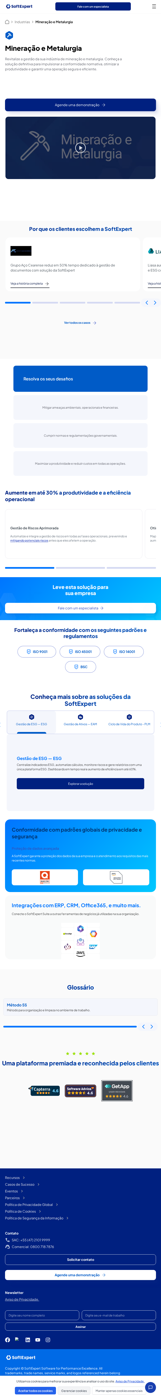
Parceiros (12, 1198)
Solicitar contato (80, 1259)
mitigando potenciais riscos (29, 540)
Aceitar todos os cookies (35, 1391)
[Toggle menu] (154, 6)
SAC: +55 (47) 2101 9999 (31, 1240)
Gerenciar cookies (74, 1391)
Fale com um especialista (93, 6)
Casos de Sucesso (19, 1184)
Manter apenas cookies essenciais (119, 1391)
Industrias (22, 22)
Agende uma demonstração (77, 105)
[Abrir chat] (150, 1387)
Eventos (11, 1191)
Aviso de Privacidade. (22, 1299)
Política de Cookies (20, 1211)
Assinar (80, 1326)
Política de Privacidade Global (29, 1204)
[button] (18, 303)
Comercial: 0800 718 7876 (33, 1246)
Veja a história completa (26, 283)
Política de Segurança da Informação (34, 1218)
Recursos (12, 1177)
